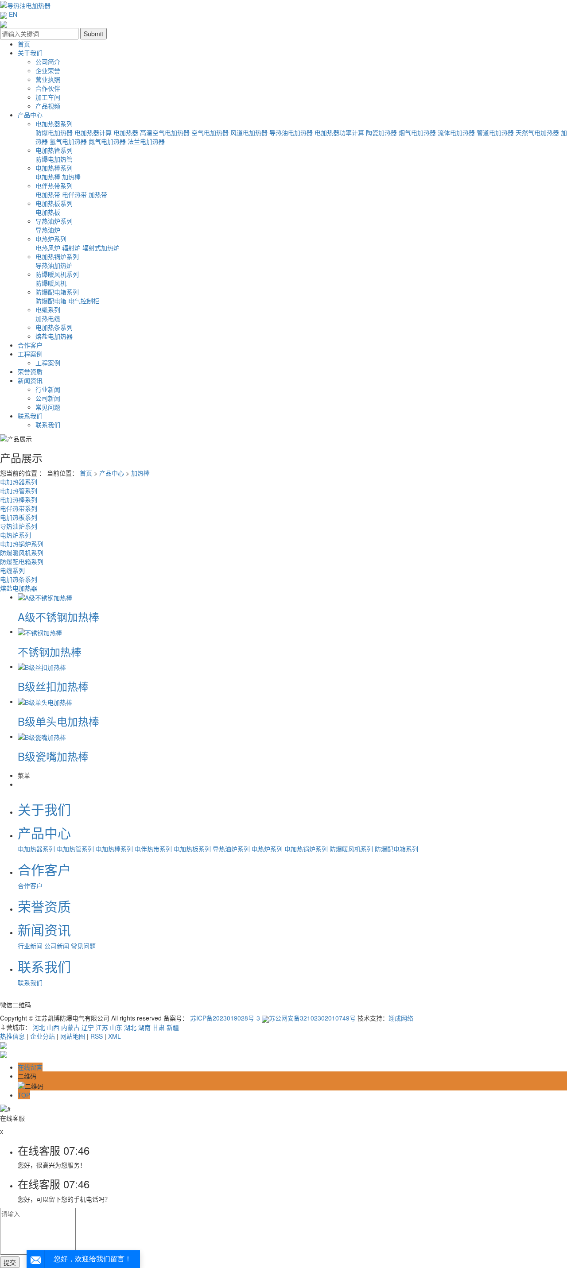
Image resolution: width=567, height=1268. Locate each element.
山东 (116, 1027)
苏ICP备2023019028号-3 (225, 1017)
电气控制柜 (83, 300)
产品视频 (47, 105)
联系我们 (30, 415)
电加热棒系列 (54, 167)
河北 (39, 1027)
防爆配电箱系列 (57, 291)
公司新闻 (47, 398)
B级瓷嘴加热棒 (53, 756)
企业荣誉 (47, 70)
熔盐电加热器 (54, 336)
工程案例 (30, 353)
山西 (53, 1027)
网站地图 (72, 1036)
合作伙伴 (47, 88)
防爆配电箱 (50, 300)
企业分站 (42, 1036)
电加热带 (47, 194)
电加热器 (125, 132)
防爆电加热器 (54, 132)
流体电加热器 (456, 132)
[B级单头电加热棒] (45, 701)
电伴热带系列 (54, 185)
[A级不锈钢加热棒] (45, 596)
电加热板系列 (54, 203)
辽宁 (88, 1027)
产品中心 (30, 114)
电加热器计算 (93, 132)
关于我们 (30, 52)
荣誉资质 (30, 371)
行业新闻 (47, 389)
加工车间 (47, 97)
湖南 (144, 1027)
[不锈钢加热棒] (40, 631)
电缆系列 (47, 309)
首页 (24, 43)
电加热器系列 (54, 123)
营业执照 (47, 79)
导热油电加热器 (291, 132)
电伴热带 (74, 194)
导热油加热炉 (54, 265)
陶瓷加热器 (381, 132)
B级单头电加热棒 (58, 721)
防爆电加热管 (54, 159)
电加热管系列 (54, 150)
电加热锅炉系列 (57, 256)
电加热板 (47, 212)
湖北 (130, 1027)
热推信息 (12, 1036)
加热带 (98, 194)
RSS (96, 1036)
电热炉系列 (50, 238)
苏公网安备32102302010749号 (312, 1017)
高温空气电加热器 (165, 132)
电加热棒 (47, 176)
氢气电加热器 (68, 141)
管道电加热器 (495, 132)
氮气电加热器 (107, 141)
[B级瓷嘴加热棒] (42, 736)
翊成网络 (400, 1017)
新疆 (173, 1027)
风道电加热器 (249, 132)
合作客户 (30, 344)
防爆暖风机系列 (57, 274)
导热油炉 (47, 229)
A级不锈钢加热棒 (58, 616)
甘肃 (158, 1027)
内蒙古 (70, 1027)
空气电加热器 (210, 132)
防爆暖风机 (50, 282)
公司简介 (47, 61)
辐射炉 (71, 247)
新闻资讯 (30, 380)
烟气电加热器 (417, 132)
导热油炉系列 (54, 220)
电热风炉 (47, 247)
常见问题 (47, 406)
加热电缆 (47, 318)
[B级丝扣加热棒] (42, 666)
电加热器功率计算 (339, 132)
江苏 (102, 1027)
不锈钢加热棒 (50, 651)
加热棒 (71, 176)
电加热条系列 (54, 327)
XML (114, 1036)
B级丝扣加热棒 (53, 686)
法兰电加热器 (146, 141)
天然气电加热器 (537, 132)
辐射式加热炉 (101, 247)
